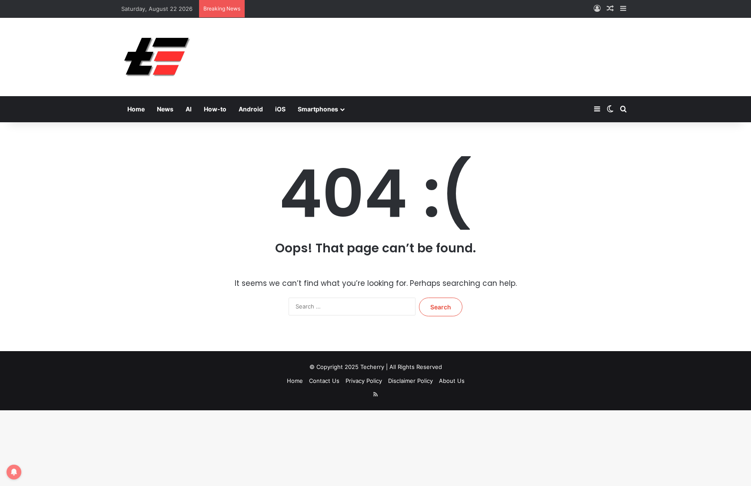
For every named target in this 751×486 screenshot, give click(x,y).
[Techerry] (157, 57)
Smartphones (318, 109)
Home (136, 109)
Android (251, 109)
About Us (452, 380)
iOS (280, 109)
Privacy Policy (364, 380)
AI (189, 109)
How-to (215, 109)
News (165, 109)
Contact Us (324, 380)
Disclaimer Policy (410, 380)
